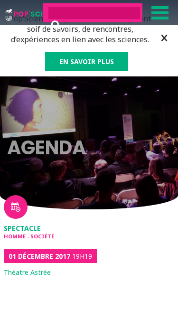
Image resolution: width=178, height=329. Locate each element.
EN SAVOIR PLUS (86, 61)
